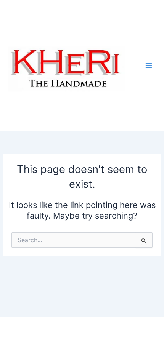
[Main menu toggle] (148, 65)
